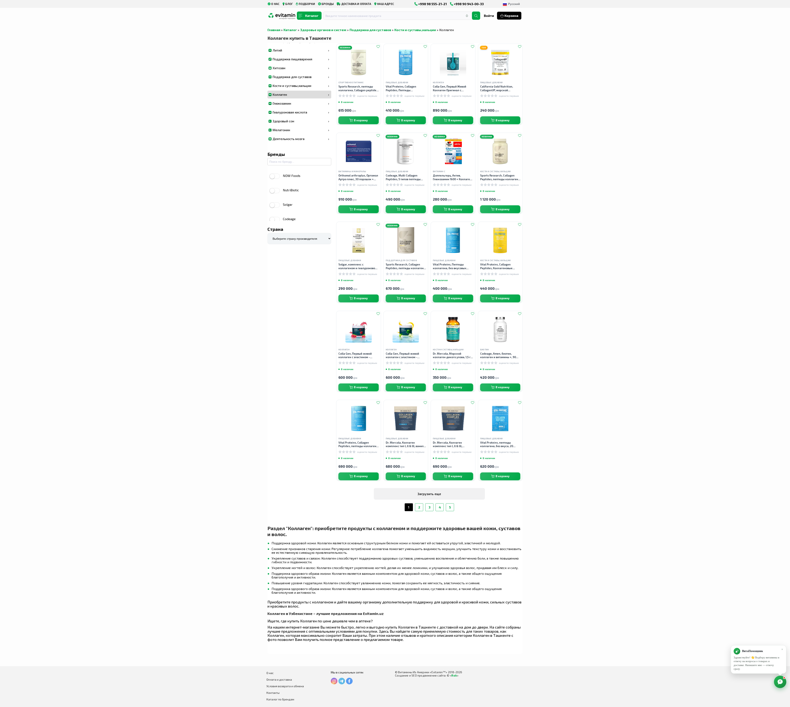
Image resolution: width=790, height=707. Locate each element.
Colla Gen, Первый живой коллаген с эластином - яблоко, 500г (402, 355)
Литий (301, 50)
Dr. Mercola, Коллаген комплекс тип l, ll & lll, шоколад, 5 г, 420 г (447, 444)
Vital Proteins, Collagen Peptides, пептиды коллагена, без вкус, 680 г (358, 444)
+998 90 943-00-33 (468, 4)
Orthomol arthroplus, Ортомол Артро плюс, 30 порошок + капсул (358, 177)
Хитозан (301, 68)
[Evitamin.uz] (281, 17)
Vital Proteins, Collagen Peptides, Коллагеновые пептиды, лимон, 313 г (496, 266)
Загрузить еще (429, 494)
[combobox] (400, 16)
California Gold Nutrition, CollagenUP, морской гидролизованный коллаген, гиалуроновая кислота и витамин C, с (499, 88)
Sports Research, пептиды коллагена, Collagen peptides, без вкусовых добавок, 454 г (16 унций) (358, 88)
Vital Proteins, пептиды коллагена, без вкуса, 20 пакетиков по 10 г (496, 444)
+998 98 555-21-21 (432, 4)
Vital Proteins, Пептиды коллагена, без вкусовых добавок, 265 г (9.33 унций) (451, 266)
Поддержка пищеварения (301, 59)
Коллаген (301, 94)
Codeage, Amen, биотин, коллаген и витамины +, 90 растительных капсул (498, 355)
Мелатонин (301, 130)
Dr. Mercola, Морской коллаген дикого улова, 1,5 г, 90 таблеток (452, 355)
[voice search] (467, 16)
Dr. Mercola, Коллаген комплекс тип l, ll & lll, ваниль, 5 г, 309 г (406, 444)
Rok (454, 675)
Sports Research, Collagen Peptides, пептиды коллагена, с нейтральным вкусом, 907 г (500, 177)
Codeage (289, 219)
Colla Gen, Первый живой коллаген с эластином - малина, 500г (355, 355)
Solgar (288, 204)
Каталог (290, 30)
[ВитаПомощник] (780, 682)
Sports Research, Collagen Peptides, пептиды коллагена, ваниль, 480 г (406, 266)
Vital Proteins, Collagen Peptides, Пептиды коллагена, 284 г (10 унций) (404, 88)
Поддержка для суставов (370, 30)
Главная (273, 30)
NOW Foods (291, 176)
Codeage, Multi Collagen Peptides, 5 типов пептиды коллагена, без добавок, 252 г (406, 177)
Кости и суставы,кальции (415, 30)
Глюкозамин (301, 103)
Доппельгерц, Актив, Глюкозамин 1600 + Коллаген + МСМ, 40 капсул (452, 177)
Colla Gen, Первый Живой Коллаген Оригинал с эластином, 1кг (449, 88)
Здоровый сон (301, 121)
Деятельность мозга (301, 139)
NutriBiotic (291, 190)
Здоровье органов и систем (323, 30)
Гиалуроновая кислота (301, 112)
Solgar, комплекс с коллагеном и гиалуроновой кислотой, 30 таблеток (357, 266)
